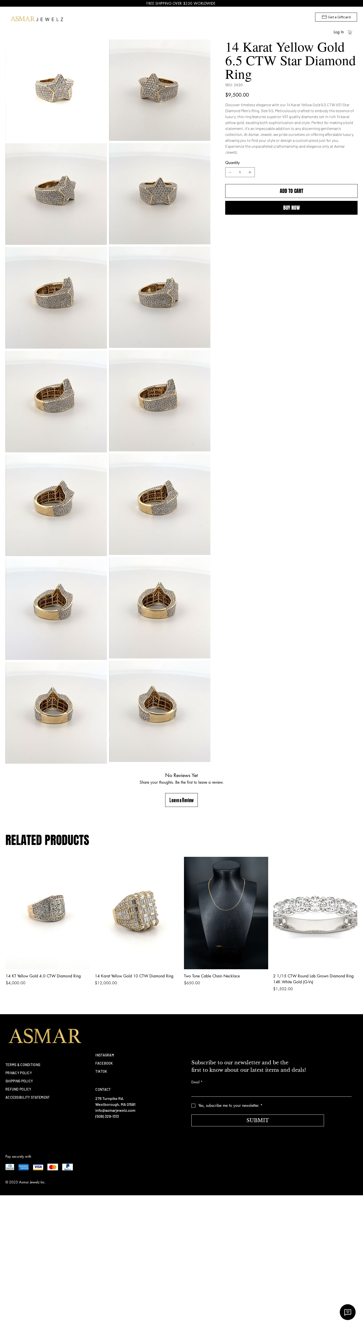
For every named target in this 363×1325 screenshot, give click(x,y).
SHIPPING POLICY (19, 1081)
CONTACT (103, 1089)
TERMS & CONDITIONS (22, 1065)
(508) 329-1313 (107, 1116)
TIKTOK (101, 1071)
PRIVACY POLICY (18, 1073)
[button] (350, 32)
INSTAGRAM (104, 1055)
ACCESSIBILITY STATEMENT (27, 1097)
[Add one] (250, 172)
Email (196, 1082)
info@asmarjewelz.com (115, 1110)
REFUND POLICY (18, 1089)
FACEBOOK (104, 1063)
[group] (181, 924)
